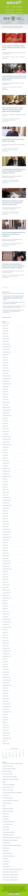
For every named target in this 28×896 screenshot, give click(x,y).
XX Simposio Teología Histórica (10, 877)
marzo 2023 (6, 428)
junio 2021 (5, 481)
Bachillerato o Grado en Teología (10, 779)
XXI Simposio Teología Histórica (10, 879)
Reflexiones (6, 850)
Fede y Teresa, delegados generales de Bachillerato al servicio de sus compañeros (13, 234)
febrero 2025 (6, 370)
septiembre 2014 (7, 685)
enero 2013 (5, 730)
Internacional (6, 826)
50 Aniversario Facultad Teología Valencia (13, 763)
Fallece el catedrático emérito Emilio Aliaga (13, 293)
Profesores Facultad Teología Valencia (12, 845)
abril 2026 (5, 333)
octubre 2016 (6, 624)
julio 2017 (5, 600)
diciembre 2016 (6, 619)
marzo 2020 (6, 521)
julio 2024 (5, 389)
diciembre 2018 (6, 561)
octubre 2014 (6, 682)
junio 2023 (5, 420)
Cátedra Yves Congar (14, 148)
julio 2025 (5, 357)
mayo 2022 (5, 455)
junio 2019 (5, 545)
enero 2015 (5, 674)
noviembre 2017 (7, 592)
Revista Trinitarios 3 (7, 853)
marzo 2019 (6, 553)
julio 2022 (5, 449)
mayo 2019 (5, 547)
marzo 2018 (6, 582)
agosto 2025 (6, 354)
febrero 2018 (6, 584)
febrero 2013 (6, 727)
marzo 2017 (6, 611)
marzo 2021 (6, 489)
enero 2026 (5, 341)
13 (9, 754)
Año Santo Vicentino (8, 774)
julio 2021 (5, 479)
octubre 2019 (6, 534)
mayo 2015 (5, 664)
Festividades (6, 818)
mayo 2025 (5, 362)
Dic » (6, 758)
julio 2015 (5, 658)
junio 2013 (5, 717)
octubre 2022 (6, 442)
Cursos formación (7, 803)
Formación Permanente (8, 821)
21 (13, 755)
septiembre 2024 (7, 383)
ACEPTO (10, 893)
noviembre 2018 (7, 563)
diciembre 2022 (6, 436)
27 (9, 756)
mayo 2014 (5, 690)
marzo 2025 (6, 367)
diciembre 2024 (6, 375)
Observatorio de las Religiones (10, 840)
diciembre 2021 (6, 468)
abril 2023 (5, 426)
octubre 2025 (6, 349)
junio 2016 (5, 632)
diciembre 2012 (6, 733)
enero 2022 (5, 465)
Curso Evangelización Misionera (10, 800)
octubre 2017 (6, 595)
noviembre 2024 (7, 378)
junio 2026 (5, 328)
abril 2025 (5, 365)
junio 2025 (5, 360)
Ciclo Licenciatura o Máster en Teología (12, 792)
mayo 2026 (5, 330)
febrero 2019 (6, 555)
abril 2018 (5, 579)
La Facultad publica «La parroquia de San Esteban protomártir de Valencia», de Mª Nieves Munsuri (14, 78)
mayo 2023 (5, 423)
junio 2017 (5, 603)
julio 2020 (5, 510)
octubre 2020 (6, 502)
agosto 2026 (6, 322)
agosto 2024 (6, 386)
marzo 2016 (6, 640)
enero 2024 (5, 405)
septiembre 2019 (7, 537)
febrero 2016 (6, 643)
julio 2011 (5, 740)
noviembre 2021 (7, 471)
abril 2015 (5, 666)
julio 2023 (5, 418)
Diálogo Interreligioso (8, 808)
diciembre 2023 (6, 407)
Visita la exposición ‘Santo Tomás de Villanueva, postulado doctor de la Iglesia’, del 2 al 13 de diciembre (12, 109)
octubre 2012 (6, 735)
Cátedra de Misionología (9, 784)
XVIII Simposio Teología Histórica (11, 874)
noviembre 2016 (7, 621)
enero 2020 (5, 526)
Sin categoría (6, 861)
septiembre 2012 (7, 738)
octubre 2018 (6, 566)
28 (13, 756)
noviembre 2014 (7, 680)
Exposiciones (12, 118)
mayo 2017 (5, 606)
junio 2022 (5, 452)
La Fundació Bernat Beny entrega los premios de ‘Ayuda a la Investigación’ (14, 302)
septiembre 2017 (7, 598)
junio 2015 (5, 661)
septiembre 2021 (7, 476)
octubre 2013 (6, 709)
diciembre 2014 (6, 677)
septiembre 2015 (7, 656)
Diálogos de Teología (8, 811)
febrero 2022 (6, 463)
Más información (5, 58)
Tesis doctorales (7, 866)
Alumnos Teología (13, 243)
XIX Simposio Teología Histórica (10, 871)
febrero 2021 (6, 492)
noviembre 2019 (7, 531)
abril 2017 (5, 608)
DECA (4, 805)
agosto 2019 (6, 539)
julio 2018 (5, 571)
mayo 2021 (5, 484)
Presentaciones (13, 87)
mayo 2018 (5, 576)
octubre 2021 (6, 473)
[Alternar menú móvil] (25, 22)
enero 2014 (5, 701)
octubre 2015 (6, 653)
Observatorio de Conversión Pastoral (12, 837)
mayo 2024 (5, 394)
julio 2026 (5, 325)
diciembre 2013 (6, 703)
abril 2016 (5, 637)
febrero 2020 (6, 524)
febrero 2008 (6, 743)
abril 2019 (5, 550)
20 (9, 755)
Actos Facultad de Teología (9, 768)
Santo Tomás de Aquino (8, 856)
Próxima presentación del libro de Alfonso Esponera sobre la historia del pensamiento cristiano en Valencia (13, 265)
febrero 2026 (6, 338)
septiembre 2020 (7, 505)
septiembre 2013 (7, 711)
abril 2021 (5, 487)
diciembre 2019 (6, 529)
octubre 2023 (6, 412)
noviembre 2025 (7, 346)
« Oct (3, 758)
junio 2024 (5, 391)
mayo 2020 (5, 516)
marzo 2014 (6, 696)
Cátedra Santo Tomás (8, 787)
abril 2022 (5, 457)
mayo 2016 (5, 635)
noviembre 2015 (7, 651)
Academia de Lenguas (8, 766)
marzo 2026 (6, 336)
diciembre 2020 (6, 497)
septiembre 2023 (7, 415)
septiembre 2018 (7, 569)
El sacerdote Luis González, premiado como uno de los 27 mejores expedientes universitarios (13, 311)
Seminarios (12, 56)
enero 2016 (5, 645)
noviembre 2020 (7, 500)
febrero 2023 (6, 431)
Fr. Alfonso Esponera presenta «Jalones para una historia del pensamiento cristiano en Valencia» (14, 171)
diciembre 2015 (6, 648)
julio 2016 (5, 629)
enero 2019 (5, 558)
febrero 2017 (6, 613)
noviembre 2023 (7, 410)
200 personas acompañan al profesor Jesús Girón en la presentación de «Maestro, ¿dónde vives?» (13, 202)
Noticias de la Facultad (14, 180)
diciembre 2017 (6, 590)
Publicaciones (4, 276)
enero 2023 (5, 434)
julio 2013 (5, 714)
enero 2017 (5, 616)
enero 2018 (5, 587)
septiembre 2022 (7, 444)
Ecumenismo (4, 149)
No (14, 893)
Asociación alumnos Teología (10, 776)
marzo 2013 (6, 725)
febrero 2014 (6, 698)
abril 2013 (5, 722)
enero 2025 (5, 373)
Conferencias (6, 795)
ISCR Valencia (6, 829)
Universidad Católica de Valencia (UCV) (12, 869)
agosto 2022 (6, 447)
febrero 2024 (6, 402)
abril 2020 (5, 518)
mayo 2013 (5, 719)
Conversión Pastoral (8, 797)
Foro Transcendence (8, 824)
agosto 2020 (6, 508)
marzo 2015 (6, 669)
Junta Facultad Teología (8, 832)
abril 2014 (5, 693)
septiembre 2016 (7, 627)
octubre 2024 (6, 381)
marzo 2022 (6, 460)
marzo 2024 (6, 399)
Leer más (17, 893)
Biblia (4, 781)
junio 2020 (5, 513)
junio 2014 (5, 688)
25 (2, 756)
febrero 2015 (6, 672)
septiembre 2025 (7, 352)
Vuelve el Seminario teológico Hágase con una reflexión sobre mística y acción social (13, 47)
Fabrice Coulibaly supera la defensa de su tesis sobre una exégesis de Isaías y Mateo (14, 306)
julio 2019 (5, 542)
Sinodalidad (5, 863)
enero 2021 (5, 494)
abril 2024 (5, 397)
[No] (26, 890)
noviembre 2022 (7, 439)
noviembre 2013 (7, 706)
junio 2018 (5, 574)
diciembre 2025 (6, 344)
